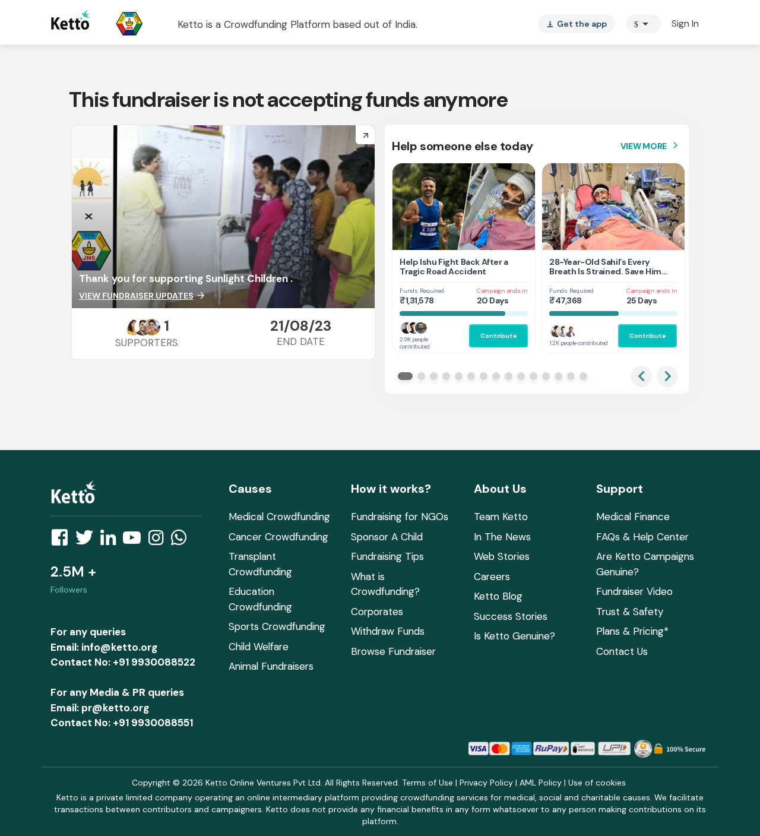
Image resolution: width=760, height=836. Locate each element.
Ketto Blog (498, 596)
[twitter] (87, 541)
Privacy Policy (486, 782)
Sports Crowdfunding (277, 626)
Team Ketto (501, 516)
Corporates (377, 611)
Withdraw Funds (388, 631)
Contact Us (622, 651)
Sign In (685, 23)
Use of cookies (597, 782)
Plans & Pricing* (632, 631)
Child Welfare (259, 646)
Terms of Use (427, 782)
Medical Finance (633, 516)
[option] (643, 23)
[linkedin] (111, 541)
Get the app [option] (576, 23)
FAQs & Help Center (642, 536)
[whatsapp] (182, 541)
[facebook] (62, 541)
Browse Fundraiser (393, 651)
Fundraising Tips (387, 556)
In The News (502, 536)
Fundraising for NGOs (399, 516)
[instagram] (159, 541)
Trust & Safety (629, 611)
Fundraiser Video (634, 591)
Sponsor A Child (387, 536)
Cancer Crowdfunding (278, 536)
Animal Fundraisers (271, 666)
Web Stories (502, 556)
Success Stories (510, 616)
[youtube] (135, 541)
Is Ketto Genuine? (514, 635)
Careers (492, 576)
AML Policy (540, 782)
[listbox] (576, 24)
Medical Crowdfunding (279, 516)
